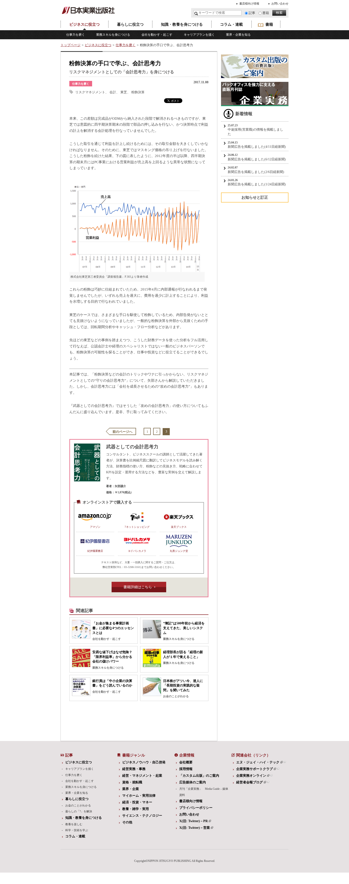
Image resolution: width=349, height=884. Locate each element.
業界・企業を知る (238, 34)
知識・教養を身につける (182, 24)
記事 (252, 13)
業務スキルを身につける (113, 34)
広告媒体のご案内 (192, 782)
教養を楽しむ (73, 824)
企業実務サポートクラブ (254, 769)
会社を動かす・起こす (156, 34)
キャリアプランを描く (199, 34)
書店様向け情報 (249, 3)
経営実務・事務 (134, 769)
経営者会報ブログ (249, 782)
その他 (127, 822)
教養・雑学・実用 (135, 809)
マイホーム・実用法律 (139, 795)
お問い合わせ (279, 3)
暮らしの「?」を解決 (78, 811)
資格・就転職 (132, 782)
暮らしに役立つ (130, 24)
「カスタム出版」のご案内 (199, 775)
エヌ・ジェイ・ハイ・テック (257, 762)
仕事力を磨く (75, 34)
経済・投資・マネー (137, 802)
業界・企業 (130, 789)
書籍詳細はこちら (137, 587)
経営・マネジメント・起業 (142, 775)
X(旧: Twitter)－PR (193, 821)
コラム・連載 (231, 24)
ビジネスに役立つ (84, 24)
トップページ (70, 45)
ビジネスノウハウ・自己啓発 (143, 762)
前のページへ (122, 432)
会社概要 (186, 762)
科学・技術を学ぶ (76, 830)
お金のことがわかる (78, 805)
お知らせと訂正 (254, 197)
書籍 (265, 13)
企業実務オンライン (251, 775)
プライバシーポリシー (195, 808)
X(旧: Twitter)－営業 (194, 828)
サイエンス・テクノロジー (142, 815)
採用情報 (186, 769)
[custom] (254, 75)
